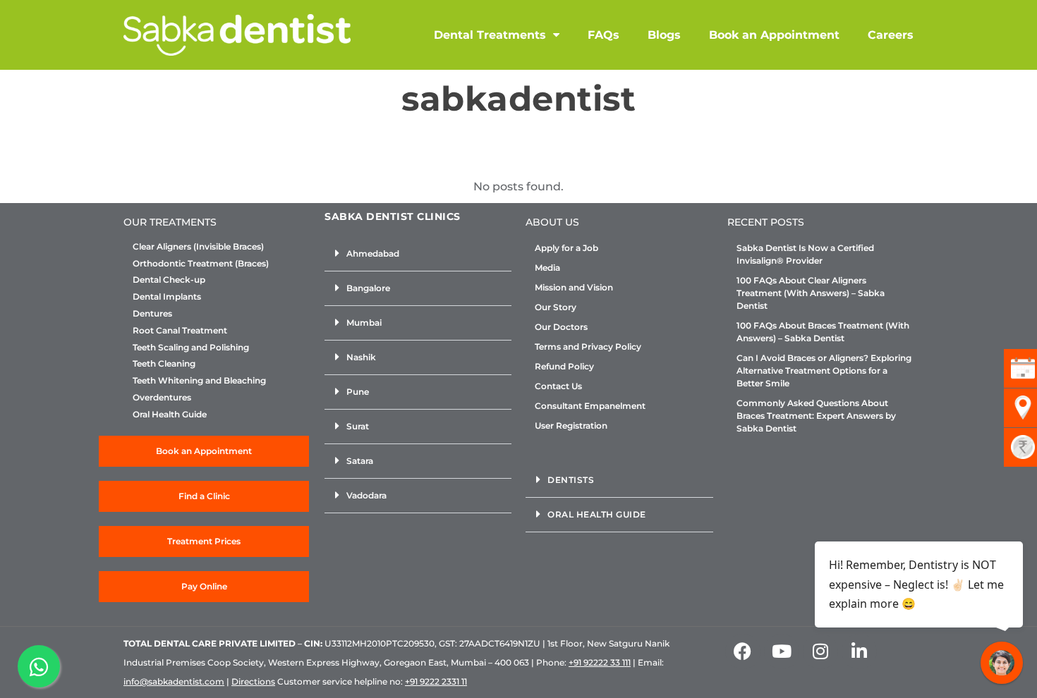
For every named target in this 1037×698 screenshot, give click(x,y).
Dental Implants (167, 297)
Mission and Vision (574, 287)
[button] (418, 254)
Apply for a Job (566, 248)
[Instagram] (820, 651)
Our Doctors (561, 327)
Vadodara (366, 495)
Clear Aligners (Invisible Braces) (198, 247)
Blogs (664, 35)
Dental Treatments (490, 35)
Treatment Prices (204, 541)
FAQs (603, 35)
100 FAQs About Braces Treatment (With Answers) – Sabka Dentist (822, 331)
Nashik (361, 357)
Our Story (555, 307)
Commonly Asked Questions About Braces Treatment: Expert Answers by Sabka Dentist (816, 416)
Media (547, 267)
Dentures (152, 314)
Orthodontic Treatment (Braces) (201, 264)
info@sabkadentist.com (173, 681)
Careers (891, 35)
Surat (357, 426)
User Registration (571, 425)
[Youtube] (781, 651)
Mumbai (364, 322)
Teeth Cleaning (164, 364)
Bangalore (368, 288)
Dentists (570, 479)
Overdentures (162, 398)
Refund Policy (564, 366)
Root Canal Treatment (180, 331)
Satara (359, 460)
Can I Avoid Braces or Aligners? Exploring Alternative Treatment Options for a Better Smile (823, 370)
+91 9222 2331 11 (436, 681)
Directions (253, 681)
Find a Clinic (204, 496)
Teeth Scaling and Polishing (191, 348)
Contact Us (558, 386)
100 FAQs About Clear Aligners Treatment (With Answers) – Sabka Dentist (810, 293)
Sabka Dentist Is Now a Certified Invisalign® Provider (805, 254)
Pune (357, 391)
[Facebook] (742, 651)
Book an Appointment (774, 35)
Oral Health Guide (170, 415)
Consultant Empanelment (590, 405)
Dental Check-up (169, 280)
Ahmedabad (372, 253)
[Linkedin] (859, 651)
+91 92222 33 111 (600, 662)
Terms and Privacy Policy (588, 346)
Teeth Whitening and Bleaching (199, 381)
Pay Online (204, 586)
